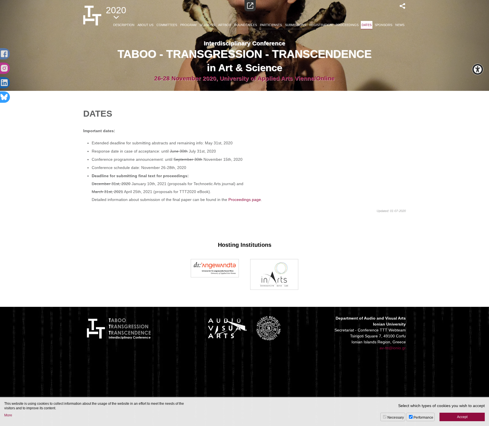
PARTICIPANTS (271, 25)
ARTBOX (224, 25)
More (8, 415)
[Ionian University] (268, 328)
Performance (423, 417)
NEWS (399, 25)
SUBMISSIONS (295, 25)
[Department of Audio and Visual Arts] (227, 328)
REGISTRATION (321, 25)
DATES (367, 25)
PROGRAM (188, 25)
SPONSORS (383, 25)
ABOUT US (145, 25)
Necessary (395, 417)
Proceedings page (244, 199)
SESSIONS (207, 25)
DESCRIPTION (123, 25)
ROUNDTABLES (245, 25)
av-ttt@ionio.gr (392, 348)
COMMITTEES (166, 25)
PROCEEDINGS (347, 25)
